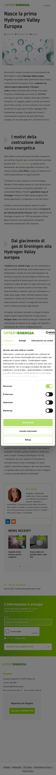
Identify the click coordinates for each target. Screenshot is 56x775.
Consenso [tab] (8, 340)
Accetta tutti (28, 422)
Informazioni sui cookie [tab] (42, 340)
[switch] (49, 394)
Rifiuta (28, 440)
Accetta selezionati (28, 431)
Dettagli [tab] (22, 340)
